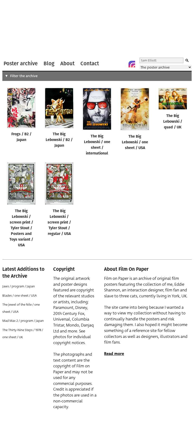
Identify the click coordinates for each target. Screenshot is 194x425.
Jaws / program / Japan (18, 286)
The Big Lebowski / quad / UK (172, 121)
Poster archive (21, 63)
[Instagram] (131, 64)
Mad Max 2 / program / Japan (23, 320)
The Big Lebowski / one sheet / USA (135, 142)
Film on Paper (14, 29)
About (67, 63)
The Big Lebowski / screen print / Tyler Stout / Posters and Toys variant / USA (21, 228)
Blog (49, 63)
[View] (21, 109)
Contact (89, 63)
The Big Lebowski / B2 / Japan (59, 140)
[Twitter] (113, 64)
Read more (114, 354)
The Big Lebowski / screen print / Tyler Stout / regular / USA (59, 222)
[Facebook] (122, 64)
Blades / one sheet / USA (19, 295)
